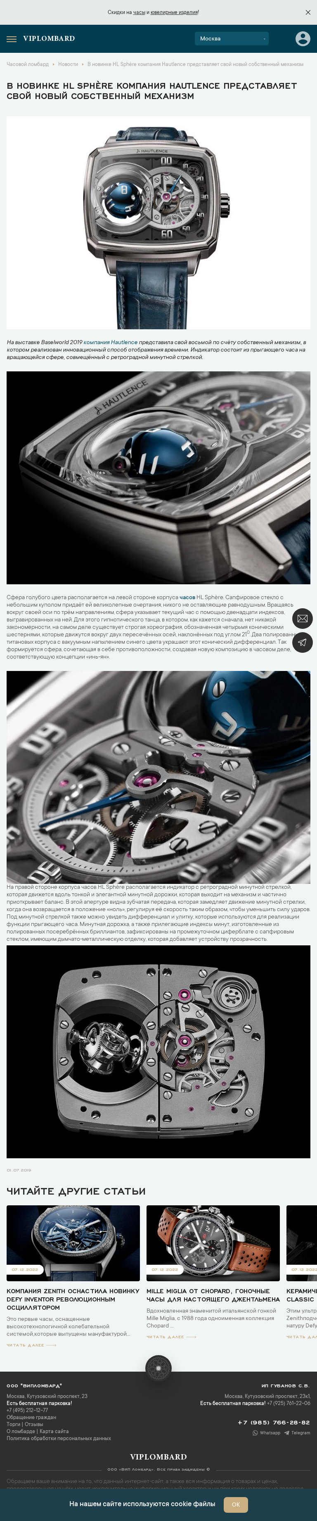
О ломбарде (21, 1432)
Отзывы (34, 1425)
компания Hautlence (110, 343)
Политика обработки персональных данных (59, 1439)
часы (139, 13)
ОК (236, 1505)
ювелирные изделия (174, 13)
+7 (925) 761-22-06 (288, 1404)
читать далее (26, 1344)
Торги (13, 1425)
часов (187, 598)
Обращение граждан (31, 1418)
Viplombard (49, 39)
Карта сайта (54, 1432)
